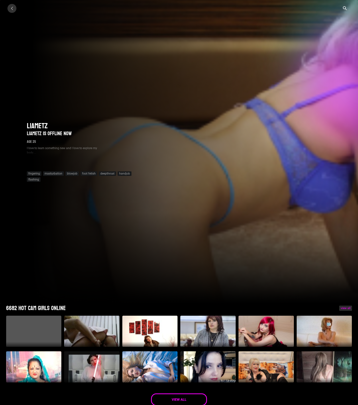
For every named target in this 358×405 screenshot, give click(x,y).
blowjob (72, 173)
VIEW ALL (346, 308)
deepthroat (107, 173)
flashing (33, 179)
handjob (124, 173)
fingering (34, 173)
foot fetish (89, 173)
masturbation (53, 173)
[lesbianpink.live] (11, 8)
